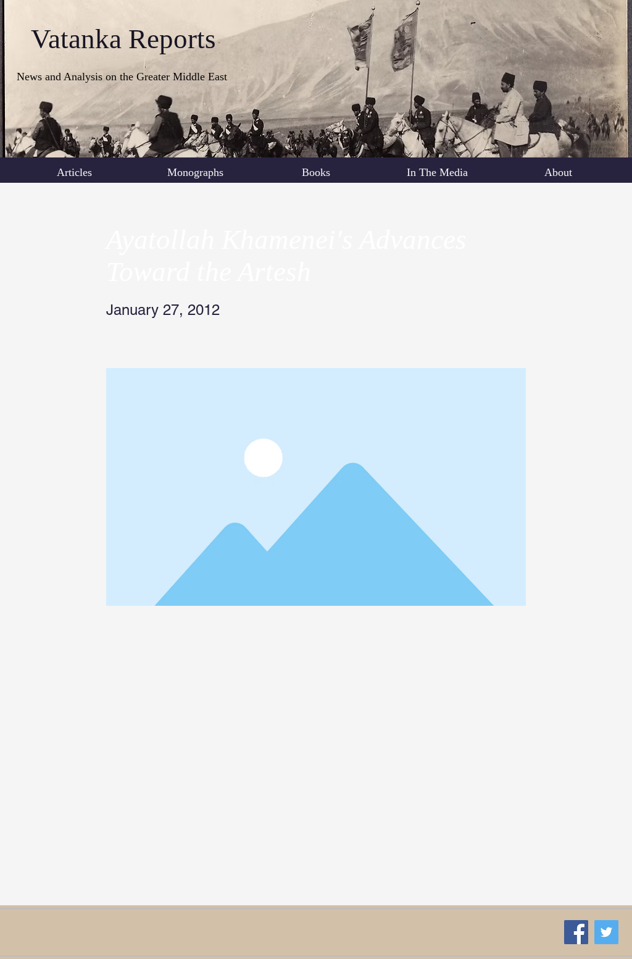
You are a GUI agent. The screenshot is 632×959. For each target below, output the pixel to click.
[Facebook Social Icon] (576, 932)
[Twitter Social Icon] (606, 932)
